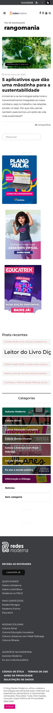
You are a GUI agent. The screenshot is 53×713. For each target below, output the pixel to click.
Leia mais (9, 701)
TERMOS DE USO (38, 671)
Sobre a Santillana (12, 589)
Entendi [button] (9, 706)
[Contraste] (42, 2)
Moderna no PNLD (12, 593)
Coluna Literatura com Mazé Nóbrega (23, 636)
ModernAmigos (11, 604)
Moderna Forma (11, 608)
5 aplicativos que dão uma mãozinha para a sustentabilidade (26, 85)
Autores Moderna (15, 61)
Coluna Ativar (9, 628)
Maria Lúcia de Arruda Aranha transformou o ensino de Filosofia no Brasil (27, 373)
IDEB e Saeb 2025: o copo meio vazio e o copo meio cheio (27, 364)
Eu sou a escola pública (15, 660)
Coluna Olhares (10, 640)
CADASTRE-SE (13, 572)
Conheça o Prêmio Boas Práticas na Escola (27, 382)
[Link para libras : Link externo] (48, 2)
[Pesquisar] (36, 137)
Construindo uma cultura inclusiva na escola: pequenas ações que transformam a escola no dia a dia (27, 341)
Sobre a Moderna (11, 585)
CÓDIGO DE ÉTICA (13, 671)
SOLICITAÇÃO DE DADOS (19, 679)
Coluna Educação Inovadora (17, 632)
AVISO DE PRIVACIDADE (18, 675)
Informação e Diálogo (18, 64)
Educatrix (7, 612)
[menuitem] (27, 2)
